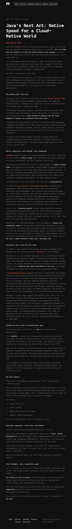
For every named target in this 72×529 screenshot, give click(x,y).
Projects (38, 4)
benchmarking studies (17, 273)
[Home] (8, 4)
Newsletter (53, 4)
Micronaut (40, 252)
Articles (23, 4)
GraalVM (9, 155)
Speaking (31, 4)
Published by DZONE (13, 43)
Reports (45, 4)
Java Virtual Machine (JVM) (54, 98)
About (17, 4)
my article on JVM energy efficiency (33, 186)
